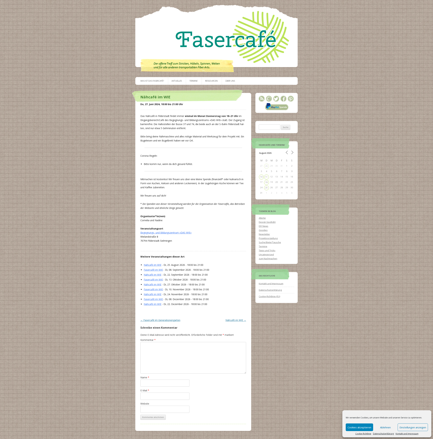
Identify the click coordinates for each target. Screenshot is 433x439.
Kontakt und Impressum (407, 434)
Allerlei (262, 218)
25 (266, 187)
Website (144, 403)
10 (261, 176)
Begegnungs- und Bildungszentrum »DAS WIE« (165, 232)
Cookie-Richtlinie (363, 434)
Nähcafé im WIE (152, 264)
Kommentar (148, 340)
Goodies (263, 230)
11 (266, 176)
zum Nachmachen (268, 258)
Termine (193, 80)
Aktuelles (177, 80)
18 (266, 182)
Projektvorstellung (268, 238)
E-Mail (144, 390)
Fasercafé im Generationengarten (160, 320)
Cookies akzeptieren (359, 427)
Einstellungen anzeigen (413, 427)
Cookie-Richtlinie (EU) (269, 296)
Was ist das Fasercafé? (152, 80)
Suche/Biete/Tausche (270, 242)
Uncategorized (266, 254)
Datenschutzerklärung (383, 434)
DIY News (263, 226)
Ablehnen (385, 427)
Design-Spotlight (267, 222)
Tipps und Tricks (267, 250)
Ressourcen (211, 80)
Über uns (230, 80)
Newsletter (264, 234)
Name (144, 377)
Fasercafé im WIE (153, 269)
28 (266, 166)
